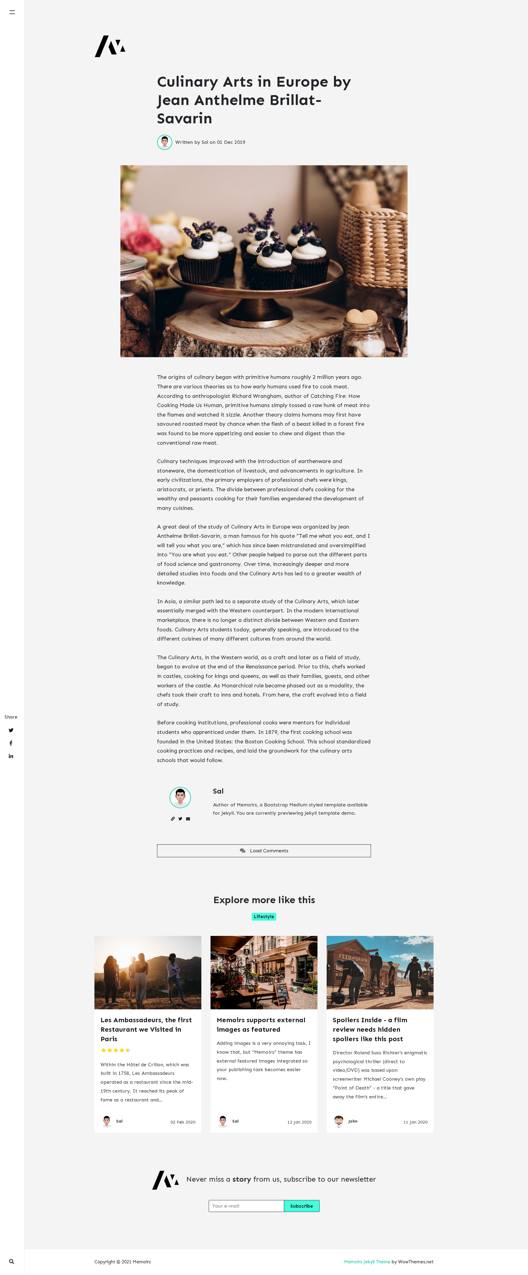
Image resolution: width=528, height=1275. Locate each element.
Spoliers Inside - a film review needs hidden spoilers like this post (370, 1029)
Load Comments (266, 851)
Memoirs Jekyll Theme (367, 1262)
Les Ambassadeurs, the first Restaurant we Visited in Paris (146, 1029)
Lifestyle (264, 916)
